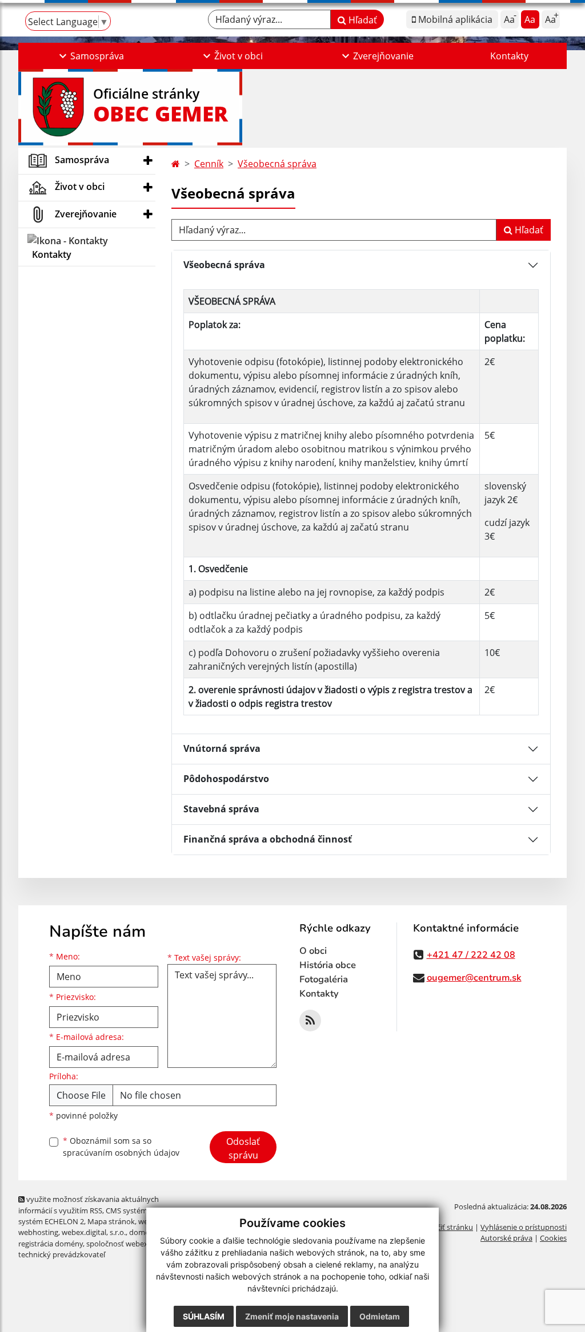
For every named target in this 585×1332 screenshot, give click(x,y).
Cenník (208, 163)
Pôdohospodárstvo (226, 778)
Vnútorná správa (222, 748)
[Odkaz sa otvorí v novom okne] (310, 1020)
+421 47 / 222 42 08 (471, 955)
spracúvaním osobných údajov (121, 1152)
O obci (313, 951)
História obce (327, 965)
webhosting (38, 1232)
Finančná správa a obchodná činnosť (267, 839)
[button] (90, 56)
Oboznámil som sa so (121, 1146)
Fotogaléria (323, 979)
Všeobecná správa (277, 163)
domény (143, 1232)
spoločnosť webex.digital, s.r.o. (138, 1243)
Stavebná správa (221, 809)
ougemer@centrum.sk (474, 977)
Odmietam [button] (379, 1316)
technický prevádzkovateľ (61, 1254)
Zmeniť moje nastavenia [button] (292, 1316)
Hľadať (361, 20)
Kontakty (509, 56)
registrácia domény (50, 1243)
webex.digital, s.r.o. (94, 1232)
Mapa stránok (111, 1221)
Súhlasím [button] (204, 1316)
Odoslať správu (243, 1148)
